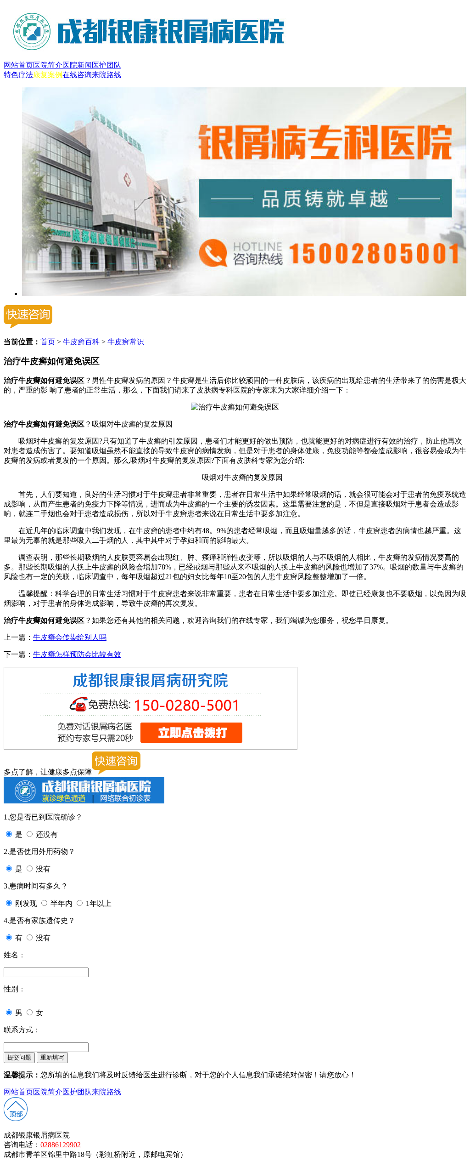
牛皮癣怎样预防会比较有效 (77, 654)
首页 (47, 342)
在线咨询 (77, 75)
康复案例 (47, 75)
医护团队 (106, 65)
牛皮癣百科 (81, 342)
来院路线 (106, 75)
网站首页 (18, 65)
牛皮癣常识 (125, 342)
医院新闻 (77, 65)
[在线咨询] (244, 293)
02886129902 (60, 1145)
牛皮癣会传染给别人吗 (69, 637)
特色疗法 (18, 75)
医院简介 (47, 65)
